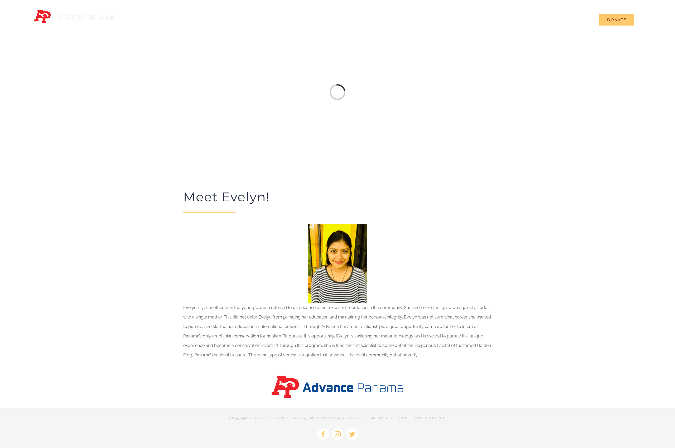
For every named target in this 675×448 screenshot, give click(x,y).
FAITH (442, 418)
